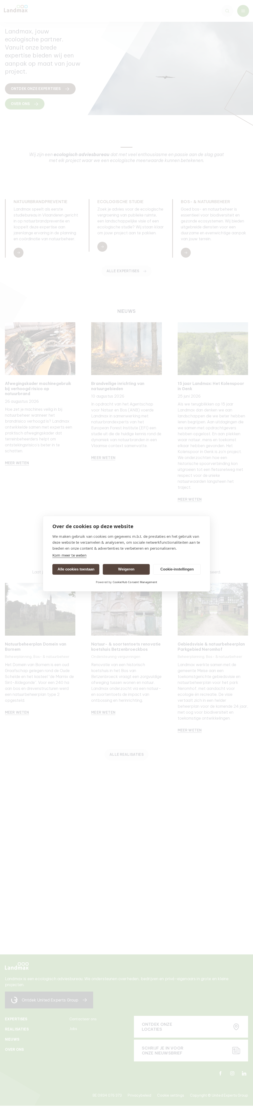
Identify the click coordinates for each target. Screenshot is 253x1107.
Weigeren (126, 569)
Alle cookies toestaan (76, 569)
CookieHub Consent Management (135, 582)
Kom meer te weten (69, 555)
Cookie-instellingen (177, 569)
